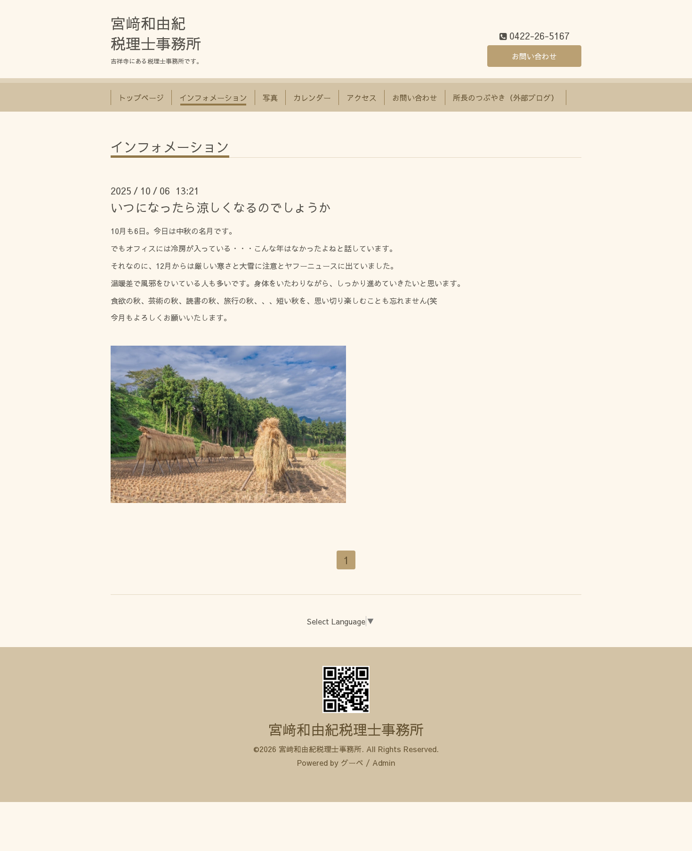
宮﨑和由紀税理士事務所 (346, 729)
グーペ (352, 762)
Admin (383, 762)
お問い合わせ (534, 56)
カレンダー (312, 97)
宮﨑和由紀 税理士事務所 (156, 33)
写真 (270, 97)
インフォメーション (213, 97)
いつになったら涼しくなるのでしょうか (221, 207)
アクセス (361, 97)
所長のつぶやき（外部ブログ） (505, 97)
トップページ (141, 97)
